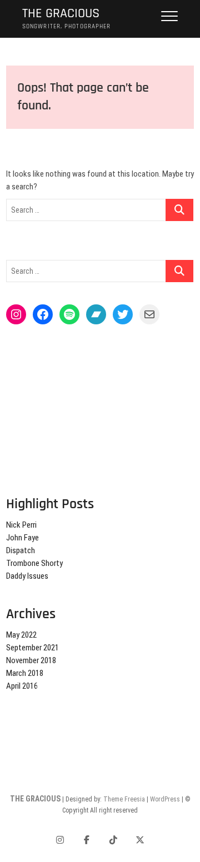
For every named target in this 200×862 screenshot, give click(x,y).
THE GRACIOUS (60, 14)
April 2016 (22, 686)
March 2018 (24, 673)
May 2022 (21, 635)
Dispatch (20, 550)
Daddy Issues (27, 576)
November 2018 (31, 660)
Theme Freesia (124, 799)
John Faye (22, 538)
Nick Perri (21, 525)
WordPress (165, 799)
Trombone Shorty (34, 563)
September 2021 (32, 648)
